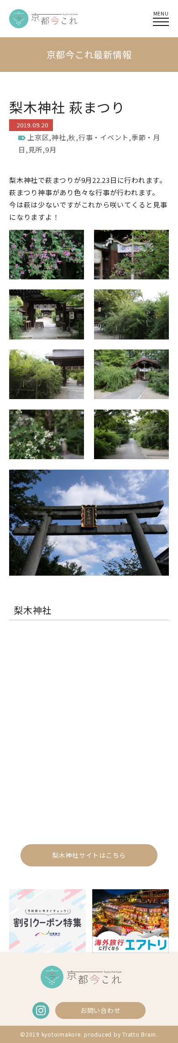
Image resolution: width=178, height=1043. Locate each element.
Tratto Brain (139, 1034)
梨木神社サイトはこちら (89, 855)
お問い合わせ (100, 1010)
